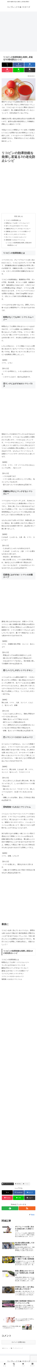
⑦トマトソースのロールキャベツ (16, 237)
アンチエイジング (8, 1183)
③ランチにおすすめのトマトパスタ (17, 226)
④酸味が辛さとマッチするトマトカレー (18, 228)
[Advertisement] (18, 32)
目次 (15, 216)
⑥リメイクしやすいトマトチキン (16, 234)
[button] (29, 70)
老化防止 (19, 1183)
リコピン (27, 1183)
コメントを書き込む (18, 1342)
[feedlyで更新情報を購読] (10, 1208)
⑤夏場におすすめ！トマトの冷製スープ (18, 231)
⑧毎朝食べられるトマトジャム (15, 240)
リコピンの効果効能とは (13, 220)
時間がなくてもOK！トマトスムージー (18, 223)
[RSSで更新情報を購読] (27, 1208)
